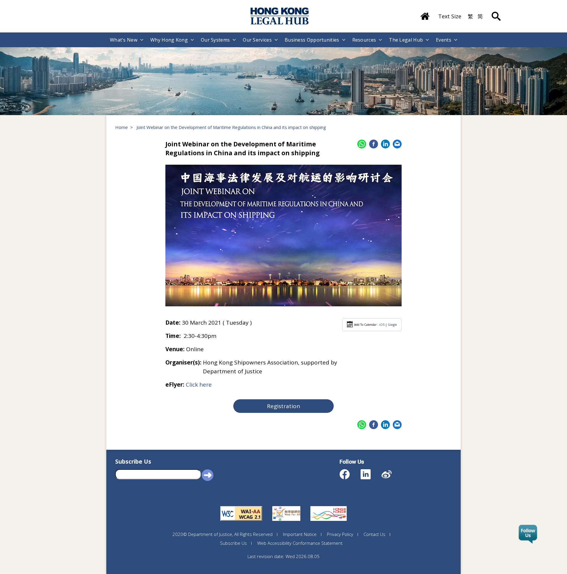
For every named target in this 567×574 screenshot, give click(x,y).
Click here (199, 384)
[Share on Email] (397, 144)
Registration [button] (283, 406)
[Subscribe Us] (527, 534)
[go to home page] (279, 16)
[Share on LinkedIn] (385, 144)
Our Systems (215, 39)
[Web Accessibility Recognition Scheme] (286, 506)
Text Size (449, 16)
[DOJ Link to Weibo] (392, 471)
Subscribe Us (233, 543)
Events (443, 39)
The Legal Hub (406, 39)
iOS (381, 325)
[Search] (496, 11)
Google (392, 325)
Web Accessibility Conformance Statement (300, 543)
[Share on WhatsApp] (361, 144)
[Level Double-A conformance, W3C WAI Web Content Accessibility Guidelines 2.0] (241, 506)
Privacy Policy (340, 534)
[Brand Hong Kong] (328, 506)
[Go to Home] (425, 14)
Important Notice (300, 534)
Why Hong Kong (169, 39)
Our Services (257, 39)
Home (121, 127)
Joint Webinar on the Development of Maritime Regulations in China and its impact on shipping (231, 127)
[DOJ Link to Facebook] (350, 471)
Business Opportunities (312, 39)
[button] (208, 475)
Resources (364, 39)
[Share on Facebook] (373, 144)
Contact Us (374, 534)
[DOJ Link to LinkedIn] (371, 471)
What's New (123, 39)
